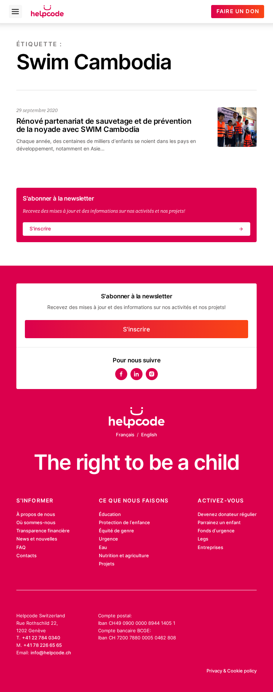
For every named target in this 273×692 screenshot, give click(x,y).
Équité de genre (116, 530)
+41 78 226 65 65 (42, 645)
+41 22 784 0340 (41, 637)
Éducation (110, 514)
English (149, 434)
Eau (103, 547)
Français (125, 434)
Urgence (108, 539)
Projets (106, 563)
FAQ (21, 547)
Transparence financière (43, 530)
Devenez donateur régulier (227, 514)
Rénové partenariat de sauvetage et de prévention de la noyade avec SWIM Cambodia (104, 125)
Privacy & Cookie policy (232, 671)
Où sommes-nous (35, 522)
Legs (203, 539)
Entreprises (210, 547)
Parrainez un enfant (219, 522)
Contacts (26, 555)
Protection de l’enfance (124, 522)
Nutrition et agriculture (124, 555)
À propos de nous (35, 514)
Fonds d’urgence (216, 530)
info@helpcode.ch (51, 652)
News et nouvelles (36, 539)
